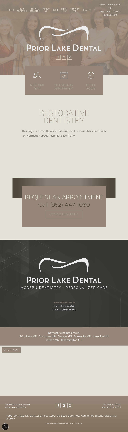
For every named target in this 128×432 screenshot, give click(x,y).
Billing (86, 10)
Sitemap (10, 419)
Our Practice (21, 416)
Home (11, 10)
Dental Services (39, 416)
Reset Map (11, 350)
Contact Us (87, 416)
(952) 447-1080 (110, 15)
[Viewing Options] (5, 426)
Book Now (74, 416)
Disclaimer (110, 416)
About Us (54, 416)
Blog (55, 10)
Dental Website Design (56, 423)
